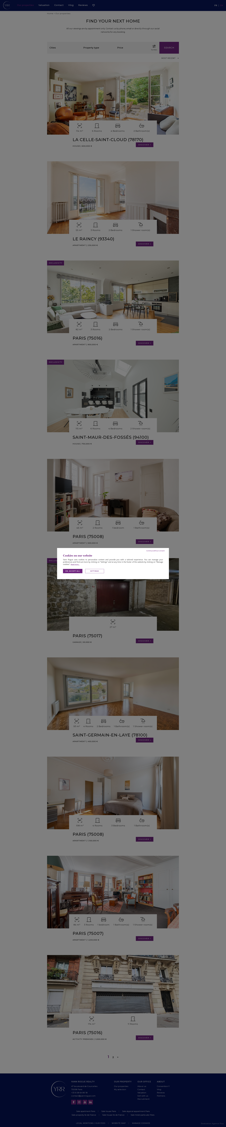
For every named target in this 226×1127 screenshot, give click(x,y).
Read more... (75, 564)
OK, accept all (72, 571)
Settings (94, 571)
